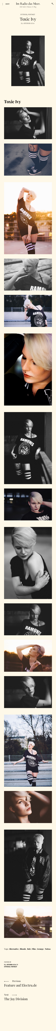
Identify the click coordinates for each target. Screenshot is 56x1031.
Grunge (40, 949)
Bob (29, 949)
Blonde (23, 949)
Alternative (14, 949)
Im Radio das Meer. (28, 4)
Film (34, 949)
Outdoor (23, 14)
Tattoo (48, 949)
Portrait (31, 14)
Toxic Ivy (12, 101)
